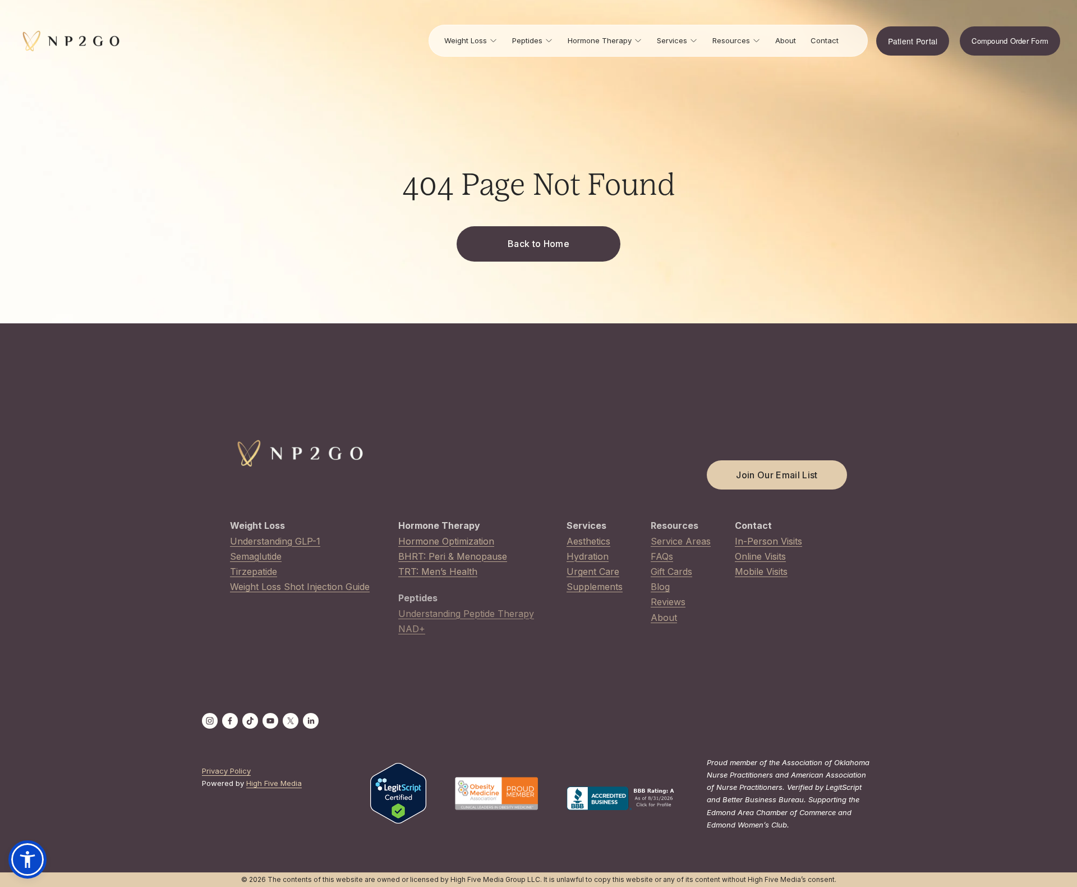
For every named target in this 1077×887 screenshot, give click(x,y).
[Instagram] (210, 721)
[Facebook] (230, 721)
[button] (27, 859)
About (785, 40)
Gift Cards (671, 571)
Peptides (527, 40)
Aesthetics (588, 541)
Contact (825, 40)
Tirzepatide (253, 571)
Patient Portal (913, 41)
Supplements (595, 586)
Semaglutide (256, 556)
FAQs (662, 556)
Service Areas (681, 541)
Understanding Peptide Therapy (466, 613)
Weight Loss (465, 40)
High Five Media (274, 783)
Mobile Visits (761, 571)
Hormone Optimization (446, 541)
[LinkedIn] (311, 721)
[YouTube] (270, 721)
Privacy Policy (226, 770)
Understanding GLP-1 (275, 541)
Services (672, 40)
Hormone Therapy (600, 40)
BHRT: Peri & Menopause (452, 556)
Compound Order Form (1010, 40)
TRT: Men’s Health (437, 571)
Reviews (668, 601)
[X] (290, 721)
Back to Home (538, 243)
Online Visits (760, 556)
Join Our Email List (776, 475)
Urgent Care (593, 571)
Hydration (588, 556)
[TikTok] (250, 721)
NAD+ (411, 628)
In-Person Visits (768, 541)
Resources (731, 40)
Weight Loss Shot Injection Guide (300, 586)
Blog (660, 586)
